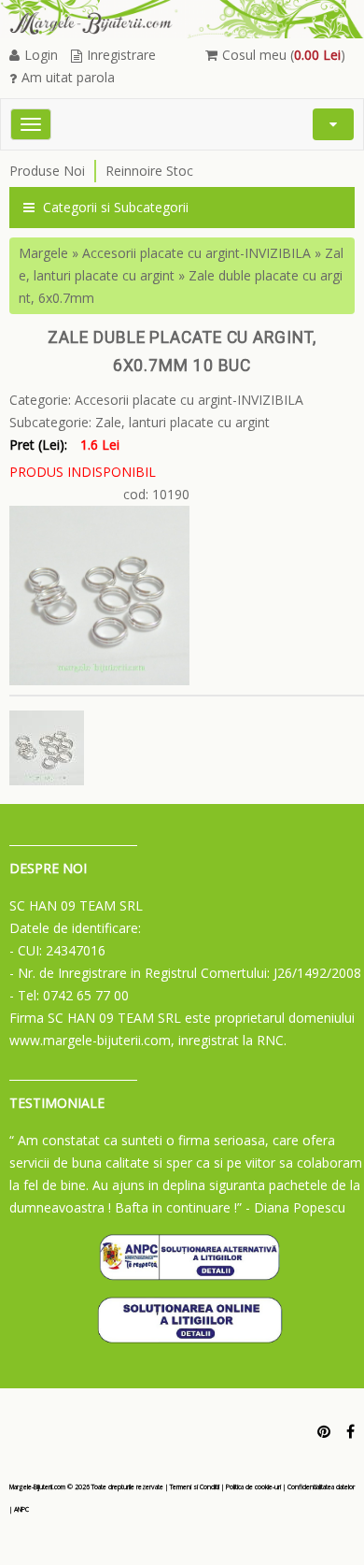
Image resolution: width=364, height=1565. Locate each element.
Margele (43, 253)
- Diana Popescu (295, 1207)
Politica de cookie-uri (253, 1487)
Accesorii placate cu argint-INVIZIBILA (196, 253)
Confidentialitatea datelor (321, 1487)
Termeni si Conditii (194, 1487)
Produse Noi (47, 170)
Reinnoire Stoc (149, 170)
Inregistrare (121, 55)
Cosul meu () (283, 55)
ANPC (21, 1509)
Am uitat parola (68, 77)
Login (41, 55)
